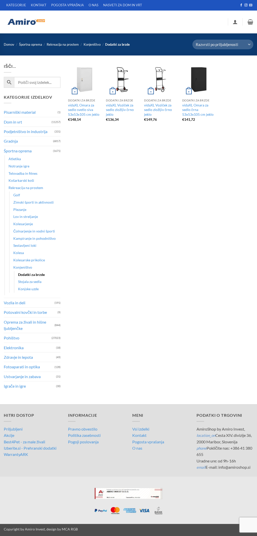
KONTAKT (38, 5)
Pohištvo (11, 337)
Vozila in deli (14, 302)
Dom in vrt (13, 122)
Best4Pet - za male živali (24, 441)
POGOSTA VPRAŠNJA (67, 5)
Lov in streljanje (25, 216)
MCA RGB (70, 529)
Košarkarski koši (21, 180)
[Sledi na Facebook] (241, 5)
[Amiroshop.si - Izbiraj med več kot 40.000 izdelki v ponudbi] (26, 22)
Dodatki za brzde (31, 274)
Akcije (9, 435)
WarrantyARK (16, 454)
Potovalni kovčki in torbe (25, 312)
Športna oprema (30, 44)
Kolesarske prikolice (29, 260)
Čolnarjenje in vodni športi (34, 231)
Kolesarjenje (23, 224)
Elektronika (14, 347)
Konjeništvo (92, 44)
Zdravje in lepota (18, 357)
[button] (235, 21)
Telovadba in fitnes (23, 173)
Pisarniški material (20, 112)
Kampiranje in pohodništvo (34, 238)
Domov (9, 44)
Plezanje (19, 209)
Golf (16, 195)
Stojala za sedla (29, 281)
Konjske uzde (28, 289)
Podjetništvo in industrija (25, 131)
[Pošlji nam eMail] (250, 5)
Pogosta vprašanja (148, 441)
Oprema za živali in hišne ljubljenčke (25, 325)
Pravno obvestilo (82, 429)
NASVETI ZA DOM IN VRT (122, 5)
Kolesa (18, 253)
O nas (137, 448)
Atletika (15, 159)
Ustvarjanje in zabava (22, 376)
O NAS (93, 5)
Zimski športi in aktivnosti (33, 202)
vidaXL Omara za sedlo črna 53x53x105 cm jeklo (198, 109)
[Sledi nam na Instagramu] (245, 5)
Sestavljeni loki (24, 245)
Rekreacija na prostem (63, 44)
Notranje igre (19, 166)
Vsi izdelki (140, 429)
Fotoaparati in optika (22, 366)
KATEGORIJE (16, 5)
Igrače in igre (15, 386)
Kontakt (139, 435)
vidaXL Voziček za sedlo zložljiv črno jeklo (120, 109)
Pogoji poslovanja (83, 441)
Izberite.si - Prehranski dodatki (30, 448)
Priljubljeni (13, 429)
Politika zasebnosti (84, 435)
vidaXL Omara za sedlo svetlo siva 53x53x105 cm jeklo (83, 109)
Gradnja (11, 141)
